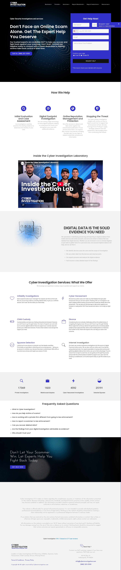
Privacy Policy (29, 560)
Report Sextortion (92, 4)
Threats (56, 4)
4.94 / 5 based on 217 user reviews (67, 539)
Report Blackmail (77, 4)
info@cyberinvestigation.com (86, 561)
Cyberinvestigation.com (40, 564)
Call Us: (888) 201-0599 (21, 53)
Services (66, 4)
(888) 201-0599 (85, 564)
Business (48, 4)
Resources (105, 4)
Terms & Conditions (17, 560)
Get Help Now (17, 467)
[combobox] (76, 31)
